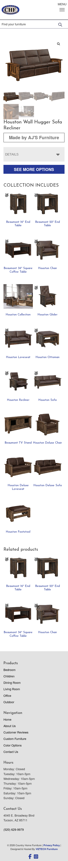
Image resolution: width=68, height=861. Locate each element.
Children (9, 676)
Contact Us (10, 751)
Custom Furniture (14, 738)
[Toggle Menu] (62, 9)
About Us (9, 726)
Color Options (12, 745)
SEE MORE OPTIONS (34, 169)
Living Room (11, 689)
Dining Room (12, 682)
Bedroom (9, 670)
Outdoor (8, 702)
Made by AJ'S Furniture (34, 137)
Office (7, 695)
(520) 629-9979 (13, 829)
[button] (59, 44)
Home (7, 719)
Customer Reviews (15, 732)
